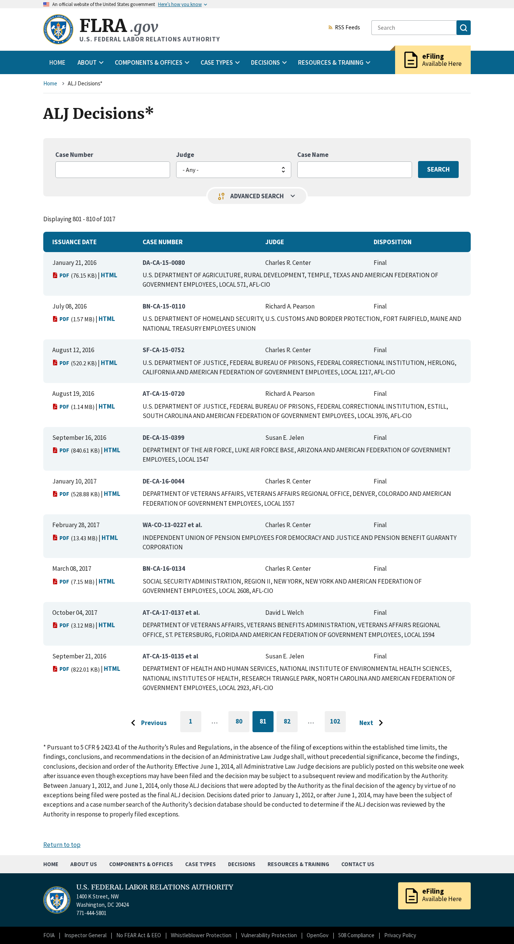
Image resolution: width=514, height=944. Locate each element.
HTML (109, 275)
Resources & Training (298, 864)
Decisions (241, 864)
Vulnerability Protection (269, 935)
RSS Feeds (347, 28)
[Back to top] (495, 925)
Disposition (393, 242)
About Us (83, 864)
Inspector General (85, 935)
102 (338, 724)
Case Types (200, 864)
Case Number (74, 154)
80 (242, 722)
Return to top (62, 845)
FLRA (118, 26)
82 (291, 722)
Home (57, 62)
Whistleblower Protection (201, 935)
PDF (64, 275)
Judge (185, 154)
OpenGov (317, 935)
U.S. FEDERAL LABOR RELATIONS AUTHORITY (154, 887)
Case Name (312, 154)
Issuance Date (74, 242)
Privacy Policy (400, 935)
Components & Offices (141, 864)
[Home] (58, 29)
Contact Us (357, 864)
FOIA (49, 935)
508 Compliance (356, 935)
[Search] (463, 27)
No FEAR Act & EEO (138, 935)
